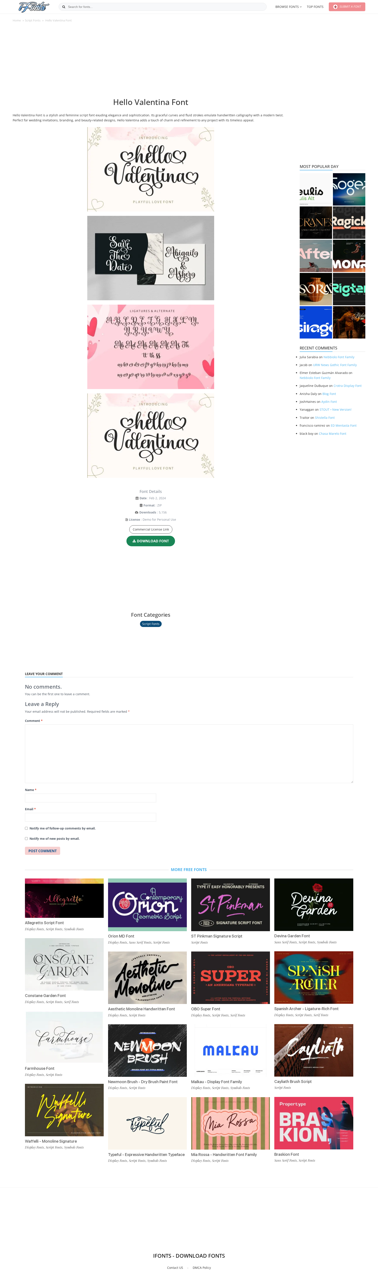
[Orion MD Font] (147, 904)
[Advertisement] (150, 62)
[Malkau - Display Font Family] (230, 1050)
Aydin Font (329, 402)
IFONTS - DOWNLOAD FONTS (189, 1255)
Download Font (153, 541)
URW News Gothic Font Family (335, 365)
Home (17, 20)
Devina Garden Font (292, 936)
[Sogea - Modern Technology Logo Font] (349, 189)
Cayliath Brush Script (293, 1081)
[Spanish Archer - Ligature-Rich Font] (313, 977)
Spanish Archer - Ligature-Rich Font (306, 1008)
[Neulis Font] (316, 189)
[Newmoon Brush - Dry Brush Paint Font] (147, 1050)
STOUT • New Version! (336, 409)
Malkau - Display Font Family (216, 1081)
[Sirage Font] (316, 322)
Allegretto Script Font (44, 922)
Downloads (147, 512)
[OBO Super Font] (230, 978)
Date (143, 498)
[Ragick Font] (349, 222)
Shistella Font (325, 418)
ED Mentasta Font (344, 425)
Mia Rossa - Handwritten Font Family (224, 1154)
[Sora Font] (316, 289)
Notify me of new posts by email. (55, 838)
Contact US (175, 1268)
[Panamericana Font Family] (349, 322)
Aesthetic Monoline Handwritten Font (141, 1009)
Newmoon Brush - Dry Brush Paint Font (143, 1081)
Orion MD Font (121, 936)
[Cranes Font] (316, 222)
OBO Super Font (205, 1009)
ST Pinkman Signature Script (216, 936)
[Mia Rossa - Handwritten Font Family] (230, 1123)
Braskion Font (286, 1154)
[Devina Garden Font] (313, 904)
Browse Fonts (287, 7)
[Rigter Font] (349, 289)
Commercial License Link (151, 529)
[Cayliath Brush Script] (313, 1050)
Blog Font (329, 394)
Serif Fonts (71, 1002)
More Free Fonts (189, 869)
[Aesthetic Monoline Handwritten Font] (147, 978)
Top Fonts (315, 7)
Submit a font (350, 6)
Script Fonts (32, 20)
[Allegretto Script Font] (64, 898)
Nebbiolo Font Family (339, 357)
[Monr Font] (349, 256)
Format (149, 505)
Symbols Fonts (74, 929)
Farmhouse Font (39, 1068)
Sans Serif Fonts (140, 942)
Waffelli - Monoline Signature (51, 1141)
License (134, 519)
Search (63, 7)
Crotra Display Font (348, 386)
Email (30, 809)
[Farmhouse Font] (64, 1037)
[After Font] (316, 256)
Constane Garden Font (45, 995)
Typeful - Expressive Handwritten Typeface (146, 1154)
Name (31, 790)
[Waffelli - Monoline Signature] (64, 1110)
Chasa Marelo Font (332, 433)
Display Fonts (34, 929)
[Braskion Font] (313, 1123)
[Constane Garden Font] (64, 964)
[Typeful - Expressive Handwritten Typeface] (147, 1123)
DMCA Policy (202, 1268)
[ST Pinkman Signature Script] (230, 904)
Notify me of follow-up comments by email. (63, 828)
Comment (34, 721)
